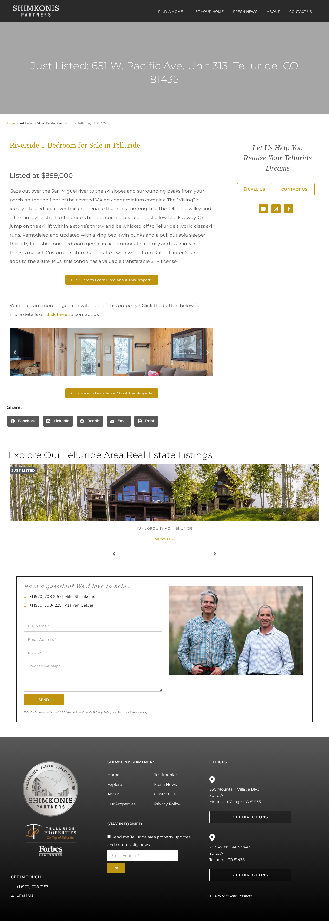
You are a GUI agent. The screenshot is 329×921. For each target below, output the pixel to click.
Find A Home (170, 11)
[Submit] (116, 868)
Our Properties (121, 804)
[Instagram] (276, 208)
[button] (15, 352)
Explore (114, 784)
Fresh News (245, 11)
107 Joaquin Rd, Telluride (164, 528)
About (273, 11)
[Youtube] (263, 208)
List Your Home (208, 11)
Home (11, 123)
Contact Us (300, 11)
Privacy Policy (167, 804)
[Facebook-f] (288, 208)
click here (56, 314)
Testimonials (166, 775)
